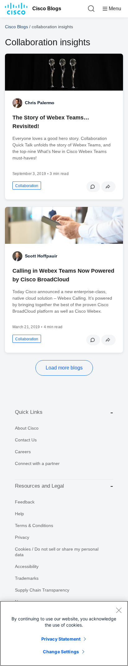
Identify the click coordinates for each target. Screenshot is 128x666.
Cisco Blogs (46, 8)
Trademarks (27, 578)
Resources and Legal (39, 486)
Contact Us (26, 439)
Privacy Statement (60, 638)
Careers (23, 451)
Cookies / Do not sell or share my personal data (56, 552)
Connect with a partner (37, 463)
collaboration (26, 186)
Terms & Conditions (34, 525)
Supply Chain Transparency (42, 590)
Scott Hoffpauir (41, 255)
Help (19, 513)
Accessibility (27, 566)
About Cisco (27, 428)
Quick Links (29, 412)
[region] (64, 633)
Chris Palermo (39, 102)
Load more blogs (64, 367)
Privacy (22, 537)
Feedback (24, 501)
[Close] (119, 610)
